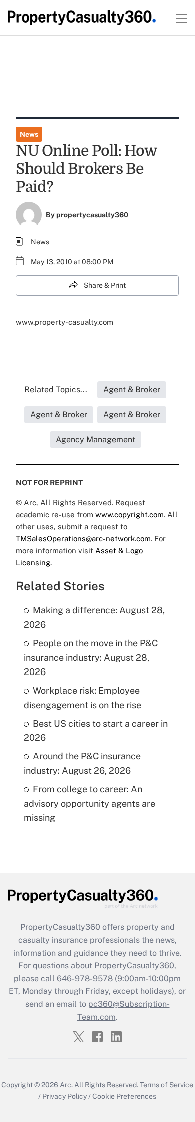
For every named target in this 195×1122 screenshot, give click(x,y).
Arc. (66, 1085)
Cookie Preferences (124, 1096)
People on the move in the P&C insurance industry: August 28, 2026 (91, 658)
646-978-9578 (85, 978)
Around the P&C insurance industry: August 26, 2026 (82, 763)
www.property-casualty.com (65, 322)
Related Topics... (56, 389)
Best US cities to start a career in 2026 (96, 730)
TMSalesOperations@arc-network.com (83, 538)
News (29, 134)
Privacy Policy (64, 1096)
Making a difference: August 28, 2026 (94, 617)
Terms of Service (167, 1085)
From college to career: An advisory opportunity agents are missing (90, 803)
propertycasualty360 (92, 215)
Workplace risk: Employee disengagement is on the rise (83, 697)
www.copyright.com (130, 514)
